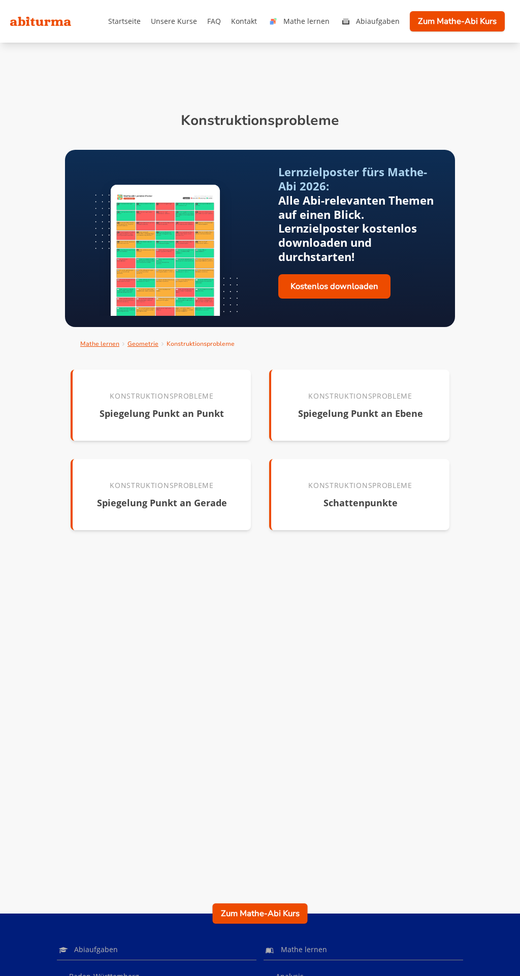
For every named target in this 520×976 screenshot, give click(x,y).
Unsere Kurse (174, 21)
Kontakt (244, 21)
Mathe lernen (306, 21)
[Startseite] (40, 21)
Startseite (124, 21)
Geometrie (142, 344)
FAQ (214, 21)
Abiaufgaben (378, 21)
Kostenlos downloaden (334, 286)
